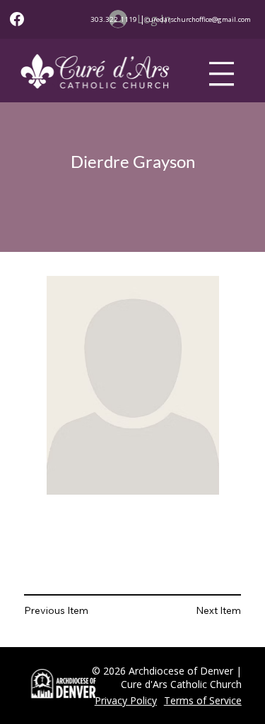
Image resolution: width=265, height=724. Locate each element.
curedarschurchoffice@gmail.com (198, 19)
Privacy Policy (126, 700)
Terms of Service (203, 700)
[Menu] (221, 74)
